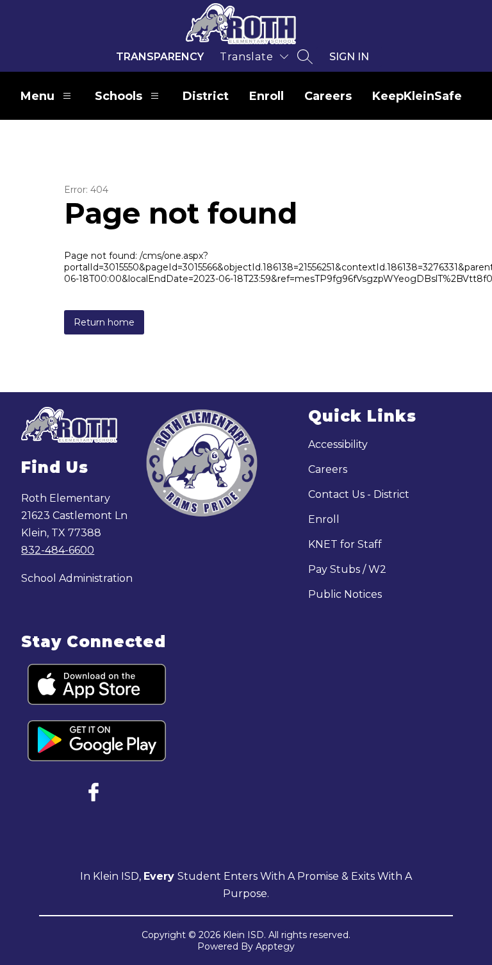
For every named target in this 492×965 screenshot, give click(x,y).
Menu (37, 96)
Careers (328, 96)
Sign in (349, 57)
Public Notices (345, 594)
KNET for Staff (345, 544)
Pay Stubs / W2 (347, 569)
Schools (118, 96)
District (206, 96)
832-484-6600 (57, 550)
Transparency (160, 57)
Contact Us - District (358, 494)
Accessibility (338, 444)
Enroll (266, 96)
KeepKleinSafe (417, 96)
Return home (104, 322)
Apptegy (275, 946)
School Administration (77, 578)
